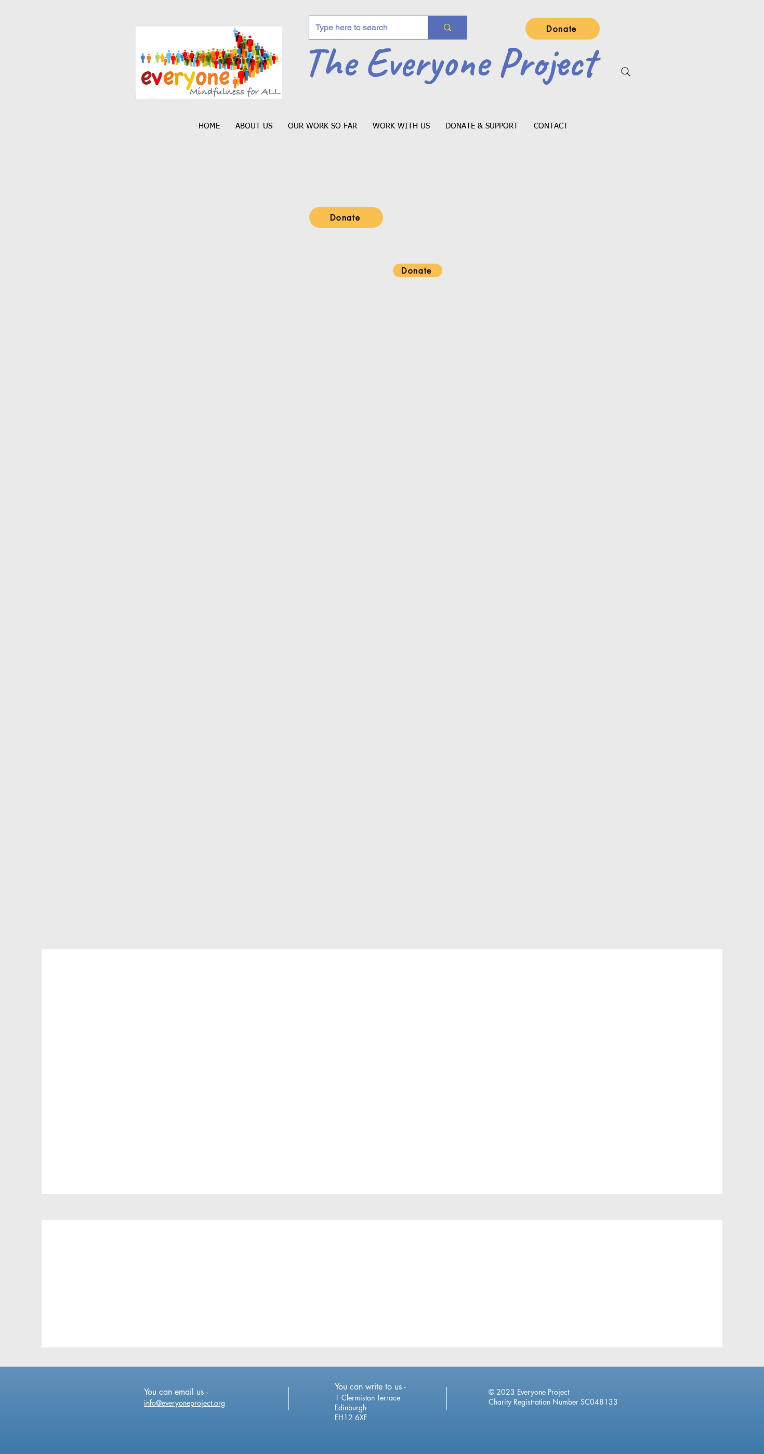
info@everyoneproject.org (184, 1403)
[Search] (626, 72)
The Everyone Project (449, 62)
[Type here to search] (447, 27)
